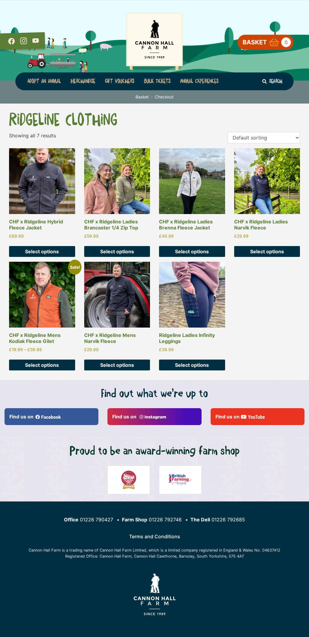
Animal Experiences (199, 81)
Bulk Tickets (157, 81)
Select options (42, 251)
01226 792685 (228, 520)
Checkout (164, 96)
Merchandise (83, 81)
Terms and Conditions (154, 536)
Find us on (22, 417)
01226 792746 (165, 520)
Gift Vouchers (119, 81)
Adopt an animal (44, 81)
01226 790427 (96, 520)
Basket (265, 42)
